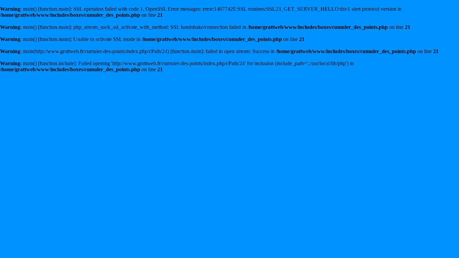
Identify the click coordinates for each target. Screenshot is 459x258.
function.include (57, 63)
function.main (54, 9)
